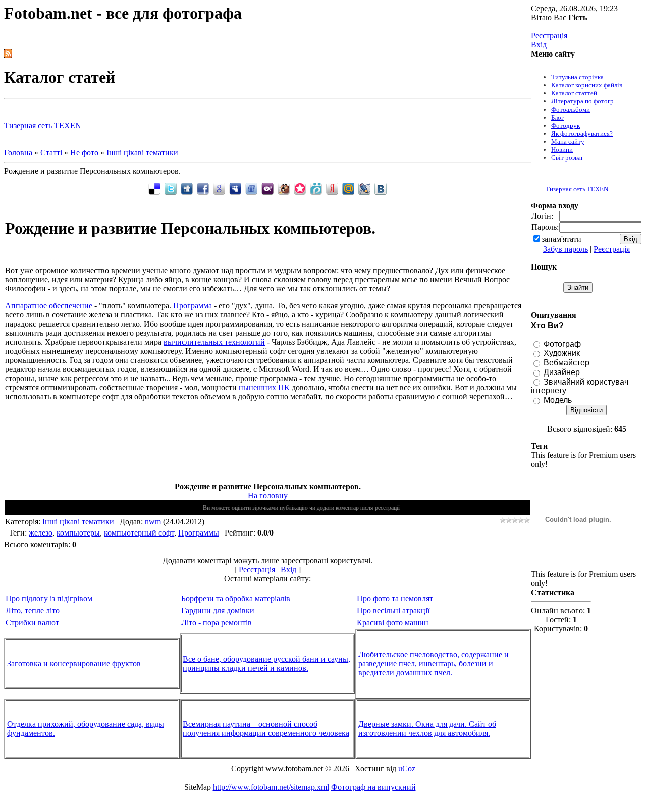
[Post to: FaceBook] (203, 188)
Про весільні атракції (393, 610)
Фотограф (562, 343)
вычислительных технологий (214, 342)
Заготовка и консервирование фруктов (74, 663)
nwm (153, 521)
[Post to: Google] (219, 188)
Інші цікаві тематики (142, 152)
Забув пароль (565, 249)
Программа (192, 305)
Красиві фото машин (392, 622)
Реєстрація (549, 35)
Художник (562, 353)
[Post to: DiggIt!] (187, 188)
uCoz (406, 768)
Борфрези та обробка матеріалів (235, 598)
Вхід (539, 44)
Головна (18, 152)
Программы (198, 532)
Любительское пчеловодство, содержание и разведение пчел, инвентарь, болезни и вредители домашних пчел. (433, 663)
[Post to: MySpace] (235, 188)
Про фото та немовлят (395, 598)
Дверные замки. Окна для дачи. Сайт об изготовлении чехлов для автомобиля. (427, 728)
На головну (268, 495)
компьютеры (78, 532)
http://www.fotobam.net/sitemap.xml (271, 787)
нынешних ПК (264, 387)
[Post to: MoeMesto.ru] (316, 188)
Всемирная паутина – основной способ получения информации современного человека (266, 728)
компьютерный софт (139, 532)
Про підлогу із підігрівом (49, 598)
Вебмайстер (566, 362)
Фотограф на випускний (373, 787)
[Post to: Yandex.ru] (332, 188)
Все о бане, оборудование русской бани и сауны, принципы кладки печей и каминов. (266, 663)
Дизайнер (562, 372)
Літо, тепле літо (33, 610)
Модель (558, 400)
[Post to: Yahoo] (267, 188)
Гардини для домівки (217, 610)
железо (40, 532)
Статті (51, 152)
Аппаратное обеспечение (48, 305)
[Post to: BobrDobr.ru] (284, 188)
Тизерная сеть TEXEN (42, 125)
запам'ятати (561, 239)
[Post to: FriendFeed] (251, 188)
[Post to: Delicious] (154, 188)
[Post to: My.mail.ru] (348, 188)
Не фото (84, 152)
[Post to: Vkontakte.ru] (380, 188)
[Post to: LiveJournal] (364, 188)
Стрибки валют (32, 622)
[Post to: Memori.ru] (300, 188)
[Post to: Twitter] (171, 188)
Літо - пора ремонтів (216, 622)
